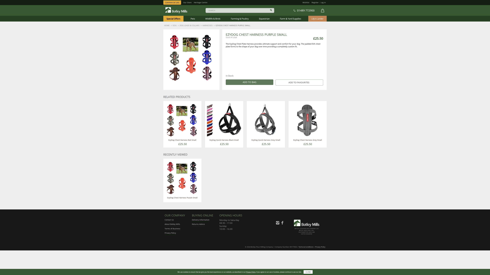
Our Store (187, 2)
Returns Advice (198, 224)
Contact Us (169, 220)
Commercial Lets (172, 2)
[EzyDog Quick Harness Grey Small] (266, 120)
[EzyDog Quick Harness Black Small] (224, 120)
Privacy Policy (170, 233)
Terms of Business (172, 228)
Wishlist (306, 2)
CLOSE (308, 272)
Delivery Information (200, 220)
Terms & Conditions (305, 247)
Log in (323, 2)
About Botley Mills (172, 224)
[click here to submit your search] (271, 10)
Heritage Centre (200, 2)
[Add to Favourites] (299, 82)
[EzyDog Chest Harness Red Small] (182, 120)
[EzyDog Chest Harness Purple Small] (182, 177)
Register (315, 2)
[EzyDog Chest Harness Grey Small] (307, 120)
